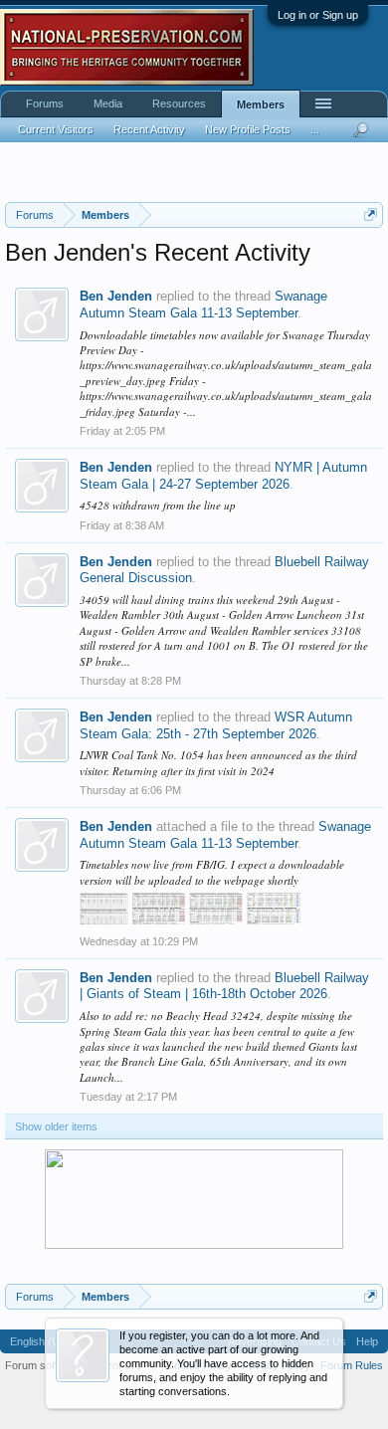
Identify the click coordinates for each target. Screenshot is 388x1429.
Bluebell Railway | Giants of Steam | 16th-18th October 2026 (224, 986)
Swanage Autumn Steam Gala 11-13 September (203, 304)
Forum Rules (351, 1365)
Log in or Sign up (318, 15)
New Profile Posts (248, 129)
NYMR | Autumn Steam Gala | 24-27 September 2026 (223, 476)
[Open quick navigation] (370, 214)
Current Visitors (56, 129)
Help (367, 1341)
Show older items (56, 1126)
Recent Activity (149, 129)
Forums (45, 103)
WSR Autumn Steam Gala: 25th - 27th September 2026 (216, 725)
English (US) (40, 1341)
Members (261, 104)
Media (108, 103)
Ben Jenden (116, 296)
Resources (179, 103)
